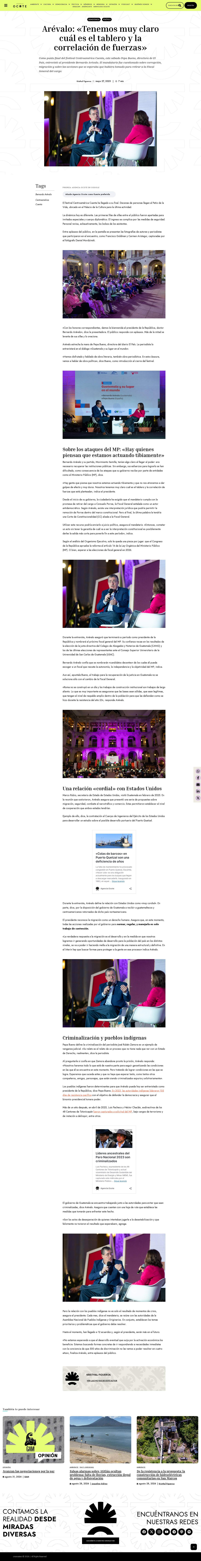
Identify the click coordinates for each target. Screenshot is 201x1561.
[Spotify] (189, 1531)
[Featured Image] (33, 1439)
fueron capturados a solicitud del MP (112, 1111)
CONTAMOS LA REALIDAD (29, 1523)
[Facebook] (144, 1531)
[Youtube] (166, 1531)
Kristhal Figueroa (84, 81)
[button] (6, 5)
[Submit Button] (179, 5)
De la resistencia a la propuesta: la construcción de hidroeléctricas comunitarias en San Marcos (161, 1474)
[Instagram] (159, 1531)
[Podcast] (181, 1531)
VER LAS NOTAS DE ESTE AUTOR (102, 1380)
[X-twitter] (151, 1531)
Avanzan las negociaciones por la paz (28, 1471)
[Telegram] (174, 1531)
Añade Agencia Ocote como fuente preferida (87, 194)
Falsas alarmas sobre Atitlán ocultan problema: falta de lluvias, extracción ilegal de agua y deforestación (100, 1474)
